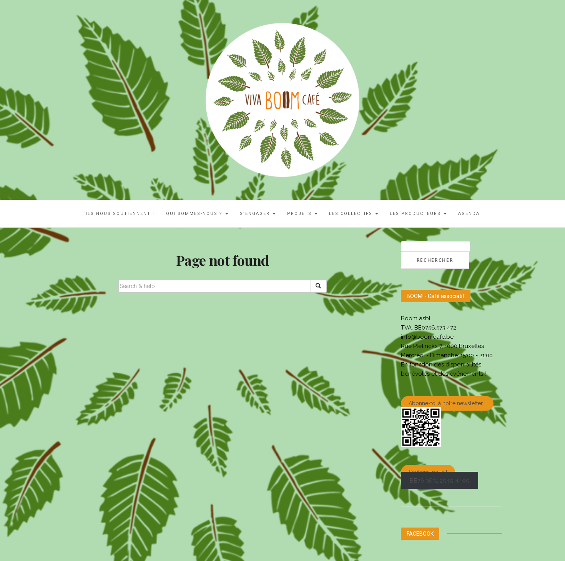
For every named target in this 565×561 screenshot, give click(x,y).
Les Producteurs (416, 213)
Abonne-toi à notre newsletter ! (447, 403)
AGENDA (469, 213)
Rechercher (435, 260)
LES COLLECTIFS (351, 213)
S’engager (256, 213)
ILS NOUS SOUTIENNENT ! (120, 213)
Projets (300, 213)
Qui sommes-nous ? (195, 213)
